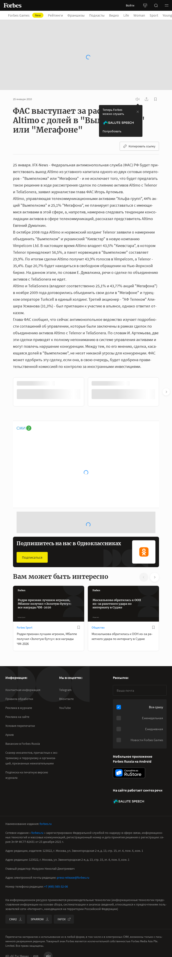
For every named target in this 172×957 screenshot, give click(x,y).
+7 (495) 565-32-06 (56, 886)
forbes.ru (46, 824)
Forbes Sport (24, 627)
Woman (142, 15)
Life (129, 15)
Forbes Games (27, 15)
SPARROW (37, 919)
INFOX (62, 919)
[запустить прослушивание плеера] (137, 99)
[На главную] (13, 5)
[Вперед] (166, 391)
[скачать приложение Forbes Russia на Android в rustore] (129, 772)
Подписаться (32, 557)
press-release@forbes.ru (73, 877)
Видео (117, 15)
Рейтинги (58, 15)
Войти (130, 5)
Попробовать (112, 131)
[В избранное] (78, 627)
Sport (156, 15)
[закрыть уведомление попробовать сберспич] (137, 111)
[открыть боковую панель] (145, 5)
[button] (166, 5)
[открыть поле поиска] (155, 5)
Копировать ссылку (142, 146)
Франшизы (78, 15)
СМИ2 (13, 919)
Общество (98, 627)
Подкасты (99, 15)
